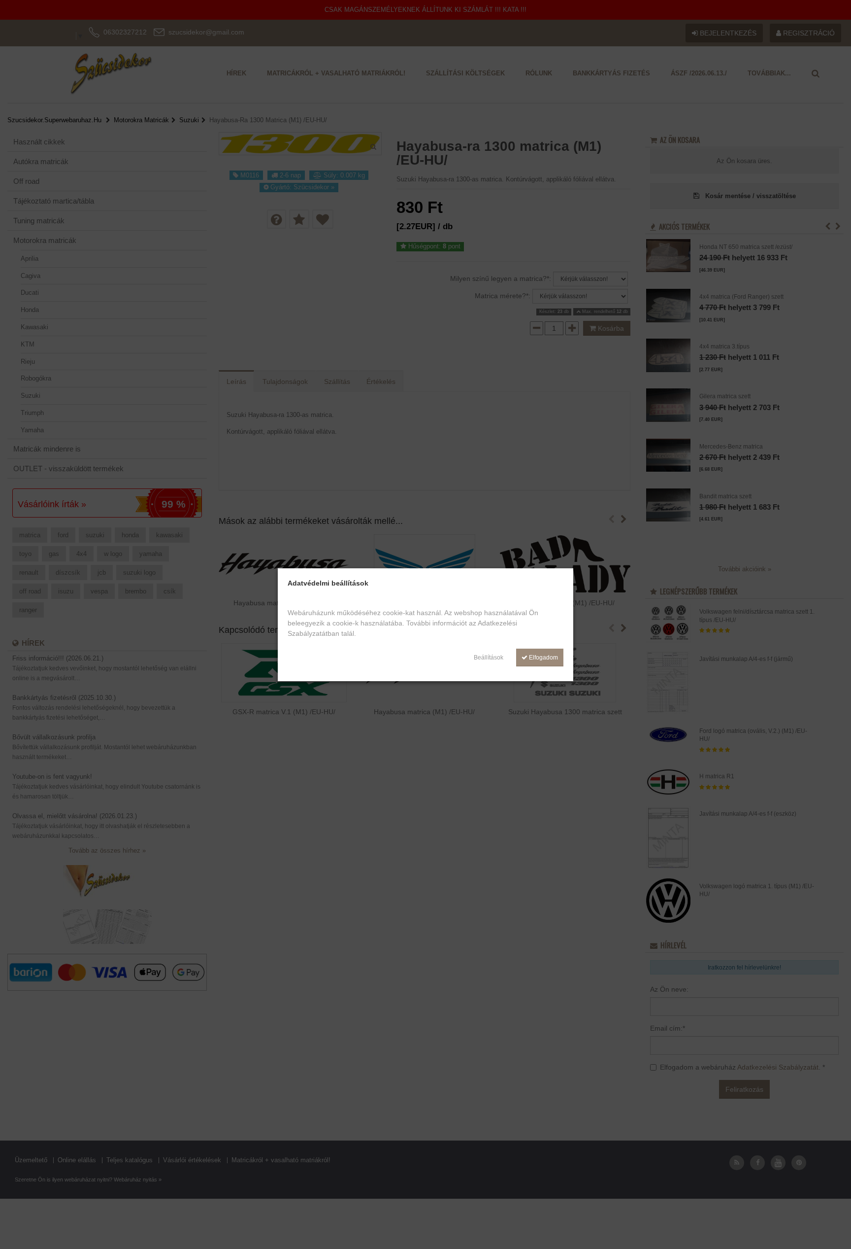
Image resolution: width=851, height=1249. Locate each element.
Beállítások (488, 657)
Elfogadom (542, 657)
